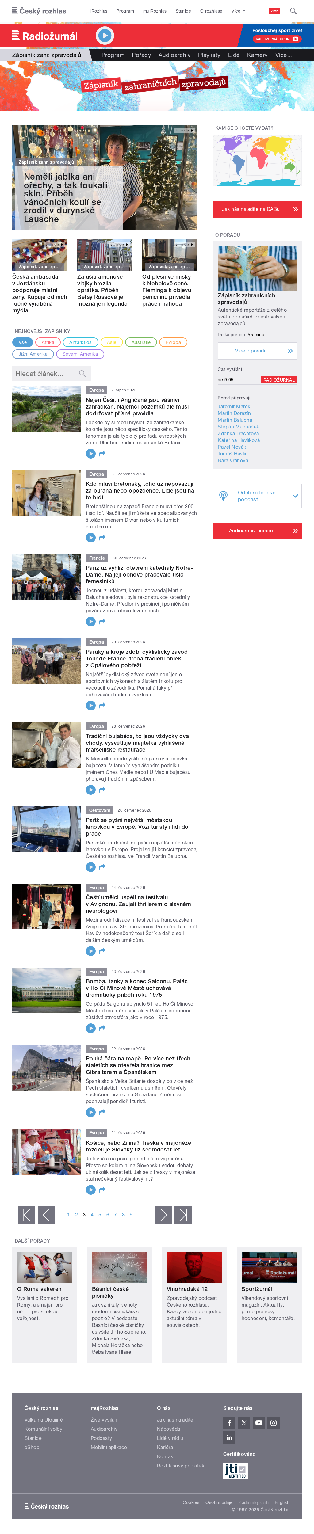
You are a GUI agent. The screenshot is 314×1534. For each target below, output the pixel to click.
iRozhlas (99, 11)
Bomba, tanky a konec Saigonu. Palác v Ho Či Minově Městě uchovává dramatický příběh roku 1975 (137, 988)
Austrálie (141, 342)
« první (26, 1215)
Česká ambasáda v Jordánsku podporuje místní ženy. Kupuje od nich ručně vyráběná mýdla (39, 293)
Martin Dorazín (234, 413)
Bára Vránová (233, 460)
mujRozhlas (155, 11)
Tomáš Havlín (233, 454)
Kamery (257, 54)
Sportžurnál (257, 1289)
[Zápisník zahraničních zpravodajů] (157, 86)
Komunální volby (43, 1429)
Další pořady (32, 1241)
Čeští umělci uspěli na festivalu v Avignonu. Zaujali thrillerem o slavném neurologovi (138, 904)
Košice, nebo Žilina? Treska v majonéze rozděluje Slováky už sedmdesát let (138, 1146)
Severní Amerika (80, 354)
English (282, 1502)
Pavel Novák (232, 447)
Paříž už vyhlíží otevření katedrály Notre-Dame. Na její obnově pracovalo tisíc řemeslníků (139, 574)
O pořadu (227, 235)
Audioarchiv (174, 54)
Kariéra (165, 1447)
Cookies (191, 1502)
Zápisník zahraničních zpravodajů (246, 298)
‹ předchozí (46, 1215)
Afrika (48, 342)
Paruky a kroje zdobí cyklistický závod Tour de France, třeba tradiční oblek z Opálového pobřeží (137, 658)
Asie (112, 342)
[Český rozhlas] (39, 11)
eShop (32, 1447)
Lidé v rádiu (170, 1438)
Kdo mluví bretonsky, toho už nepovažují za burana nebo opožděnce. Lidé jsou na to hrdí (140, 491)
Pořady (141, 54)
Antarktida (80, 342)
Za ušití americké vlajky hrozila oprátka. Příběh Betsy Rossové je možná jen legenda (102, 290)
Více (284, 54)
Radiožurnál (279, 379)
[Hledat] (293, 11)
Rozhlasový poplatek (180, 1466)
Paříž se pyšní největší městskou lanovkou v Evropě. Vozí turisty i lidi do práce (137, 827)
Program (125, 11)
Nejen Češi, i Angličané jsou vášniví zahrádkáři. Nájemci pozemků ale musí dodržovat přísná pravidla (137, 407)
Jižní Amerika (33, 354)
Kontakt (166, 1457)
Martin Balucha (235, 420)
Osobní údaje (219, 1502)
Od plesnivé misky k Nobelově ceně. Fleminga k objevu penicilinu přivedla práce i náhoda (166, 290)
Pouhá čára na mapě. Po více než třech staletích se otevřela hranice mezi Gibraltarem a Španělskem (138, 1065)
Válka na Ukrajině (44, 1420)
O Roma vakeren (39, 1289)
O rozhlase (211, 11)
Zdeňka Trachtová (238, 433)
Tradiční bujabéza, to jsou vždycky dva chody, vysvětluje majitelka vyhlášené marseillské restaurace (137, 743)
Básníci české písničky (110, 1292)
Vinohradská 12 (187, 1289)
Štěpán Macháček (238, 427)
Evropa (173, 342)
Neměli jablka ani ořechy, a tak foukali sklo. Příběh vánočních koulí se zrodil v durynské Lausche (65, 197)
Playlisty (209, 54)
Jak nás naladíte (175, 1420)
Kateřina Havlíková (239, 440)
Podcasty (101, 1438)
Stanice (183, 11)
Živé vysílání (104, 1420)
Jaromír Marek (234, 406)
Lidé (234, 54)
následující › (163, 1215)
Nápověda (168, 1429)
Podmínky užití (254, 1502)
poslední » (183, 1215)
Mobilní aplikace (109, 1447)
